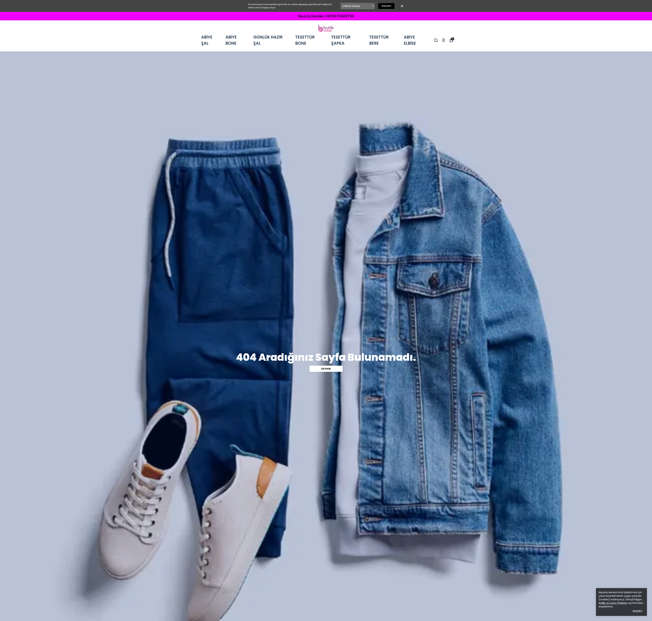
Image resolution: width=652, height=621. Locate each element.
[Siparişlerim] (443, 40)
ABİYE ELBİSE (410, 40)
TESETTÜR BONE (305, 40)
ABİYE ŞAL (206, 40)
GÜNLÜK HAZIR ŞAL (268, 40)
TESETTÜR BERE (379, 40)
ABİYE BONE (231, 40)
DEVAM (326, 368)
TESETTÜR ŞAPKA (340, 40)
